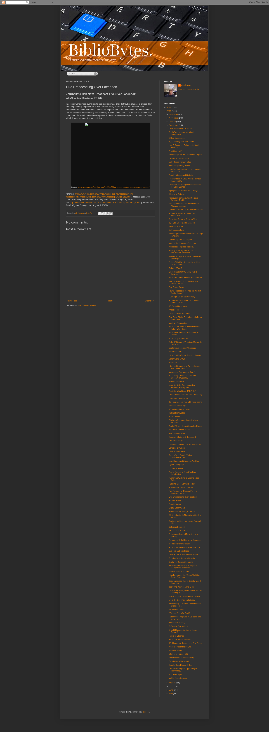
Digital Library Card (177, 508)
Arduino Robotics (176, 310)
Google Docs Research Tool (181, 665)
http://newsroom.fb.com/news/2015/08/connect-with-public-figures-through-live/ (105, 202)
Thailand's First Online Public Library (184, 596)
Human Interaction (176, 382)
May (171, 694)
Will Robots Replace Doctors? (181, 247)
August (172, 683)
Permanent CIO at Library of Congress (185, 540)
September (174, 125)
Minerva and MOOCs (177, 359)
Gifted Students (175, 352)
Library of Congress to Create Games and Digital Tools (184, 367)
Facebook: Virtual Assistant (180, 639)
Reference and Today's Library (182, 512)
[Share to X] (105, 213)
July (171, 686)
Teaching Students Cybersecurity (183, 437)
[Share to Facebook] (108, 213)
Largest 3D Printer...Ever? (179, 158)
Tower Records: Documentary (181, 658)
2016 (169, 107)
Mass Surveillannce (177, 452)
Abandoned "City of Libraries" (181, 487)
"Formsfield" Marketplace (179, 544)
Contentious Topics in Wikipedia (182, 348)
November (173, 118)
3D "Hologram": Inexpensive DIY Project (186, 643)
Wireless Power (175, 650)
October (172, 122)
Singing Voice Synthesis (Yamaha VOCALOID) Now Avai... (183, 251)
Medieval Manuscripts (178, 323)
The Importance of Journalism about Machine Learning (184, 205)
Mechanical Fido (176, 226)
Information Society (177, 623)
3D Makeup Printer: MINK (179, 409)
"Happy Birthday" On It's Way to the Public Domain (183, 282)
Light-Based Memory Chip (180, 162)
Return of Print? (175, 268)
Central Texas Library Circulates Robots (185, 426)
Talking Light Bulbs (177, 413)
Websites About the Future (180, 647)
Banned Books (175, 500)
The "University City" (177, 406)
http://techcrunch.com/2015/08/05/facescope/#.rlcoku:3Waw (103, 197)
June (171, 690)
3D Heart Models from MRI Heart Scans (185, 402)
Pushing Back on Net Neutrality (182, 297)
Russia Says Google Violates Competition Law (181, 456)
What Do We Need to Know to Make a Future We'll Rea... (185, 328)
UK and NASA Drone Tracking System (185, 355)
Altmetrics (173, 362)
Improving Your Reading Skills (181, 587)
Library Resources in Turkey (181, 128)
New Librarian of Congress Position (184, 461)
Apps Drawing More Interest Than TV (184, 547)
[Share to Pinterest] (111, 213)
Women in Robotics (177, 194)
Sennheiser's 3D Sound (179, 661)
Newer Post (72, 301)
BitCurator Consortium (178, 626)
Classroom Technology (178, 398)
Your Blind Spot (175, 674)
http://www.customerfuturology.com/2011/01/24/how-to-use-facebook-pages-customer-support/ (113, 187)
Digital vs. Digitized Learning (181, 562)
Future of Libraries (176, 636)
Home (110, 301)
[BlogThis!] (102, 213)
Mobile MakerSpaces (178, 678)
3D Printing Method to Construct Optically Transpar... (182, 377)
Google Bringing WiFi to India (181, 175)
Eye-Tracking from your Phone (181, 142)
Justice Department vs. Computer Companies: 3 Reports (183, 567)
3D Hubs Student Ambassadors (182, 223)
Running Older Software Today (182, 484)
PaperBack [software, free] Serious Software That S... (183, 199)
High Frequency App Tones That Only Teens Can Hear (184, 576)
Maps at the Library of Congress (182, 243)
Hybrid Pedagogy (176, 465)
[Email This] (99, 213)
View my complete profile (188, 89)
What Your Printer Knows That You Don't (186, 278)
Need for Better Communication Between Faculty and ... (182, 386)
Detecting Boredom (177, 527)
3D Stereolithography (178, 306)
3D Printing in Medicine (179, 338)
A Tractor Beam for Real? (179, 613)
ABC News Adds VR (177, 433)
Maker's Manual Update (179, 571)
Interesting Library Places (179, 166)
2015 (169, 111)
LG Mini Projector (176, 468)
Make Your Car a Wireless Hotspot (183, 555)
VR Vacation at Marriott (178, 531)
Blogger (146, 712)
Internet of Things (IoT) (178, 654)
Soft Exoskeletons (176, 230)
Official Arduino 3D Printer (180, 314)
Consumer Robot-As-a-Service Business (186, 210)
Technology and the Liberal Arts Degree (185, 155)
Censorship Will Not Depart (180, 240)
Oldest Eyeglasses (176, 138)
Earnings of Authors (177, 448)
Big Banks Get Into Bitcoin (180, 430)
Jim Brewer (186, 85)
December (173, 114)
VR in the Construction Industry (182, 600)
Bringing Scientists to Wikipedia (182, 558)
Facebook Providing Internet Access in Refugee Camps (185, 186)
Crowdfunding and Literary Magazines (185, 444)
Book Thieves (174, 417)
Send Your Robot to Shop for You (183, 219)
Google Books (175, 504)
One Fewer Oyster (176, 287)
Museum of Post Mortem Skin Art (182, 372)
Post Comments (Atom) (87, 305)
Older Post (149, 301)
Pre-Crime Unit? (175, 151)
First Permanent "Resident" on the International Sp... (183, 492)
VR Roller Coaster (176, 609)
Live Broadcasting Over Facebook (183, 497)
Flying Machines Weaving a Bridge (183, 191)
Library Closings (176, 441)
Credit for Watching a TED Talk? (182, 391)
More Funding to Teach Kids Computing (185, 395)
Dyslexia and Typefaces (179, 551)
